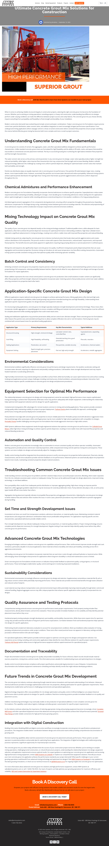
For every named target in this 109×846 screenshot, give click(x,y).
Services (37, 3)
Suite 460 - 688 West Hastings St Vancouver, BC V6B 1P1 (92, 821)
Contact (72, 3)
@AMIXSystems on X (58, 762)
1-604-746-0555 (16, 823)
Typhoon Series (60, 409)
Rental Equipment (50, 3)
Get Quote (79, 3)
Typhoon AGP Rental (11, 642)
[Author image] (41, 22)
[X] (54, 842)
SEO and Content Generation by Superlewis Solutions (28, 771)
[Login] (105, 3)
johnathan (54, 22)
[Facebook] (57, 842)
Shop (42, 3)
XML (69, 829)
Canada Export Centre (60, 832)
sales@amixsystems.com (16, 820)
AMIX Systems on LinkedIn (44, 755)
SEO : (66, 829)
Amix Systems (54, 834)
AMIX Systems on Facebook (81, 759)
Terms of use (49, 837)
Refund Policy (58, 837)
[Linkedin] (51, 842)
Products (59, 3)
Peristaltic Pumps (10, 421)
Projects (66, 3)
